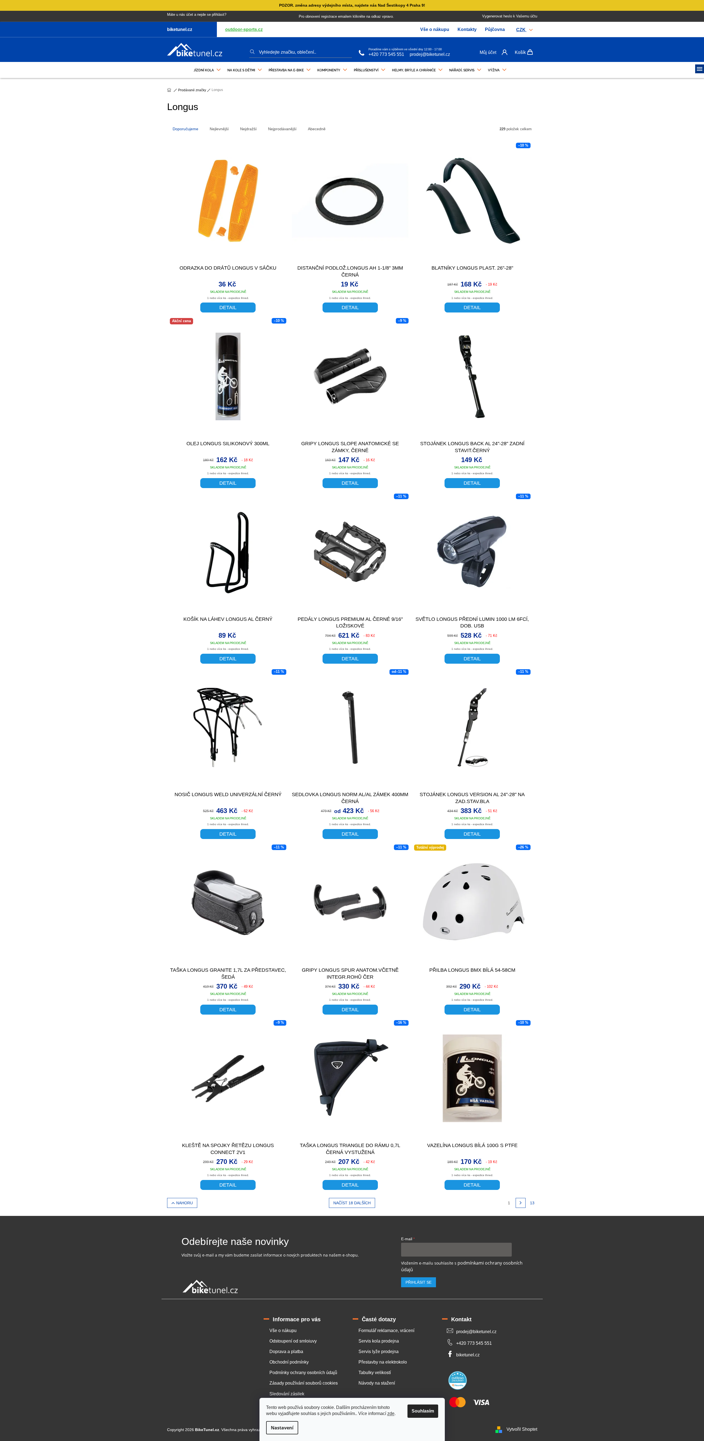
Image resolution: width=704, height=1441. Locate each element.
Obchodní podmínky (289, 1362)
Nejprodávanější (282, 129)
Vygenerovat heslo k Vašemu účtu (509, 16)
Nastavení (282, 1428)
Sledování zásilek (286, 1394)
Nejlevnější (219, 129)
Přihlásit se (419, 1282)
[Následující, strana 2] (521, 1203)
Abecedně (317, 129)
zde (390, 1413)
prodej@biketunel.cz (430, 54)
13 (532, 1203)
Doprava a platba (286, 1351)
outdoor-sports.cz (244, 29)
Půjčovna (495, 29)
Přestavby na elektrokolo (383, 1362)
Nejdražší (248, 129)
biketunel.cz (468, 1355)
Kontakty (467, 29)
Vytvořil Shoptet (521, 1429)
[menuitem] (207, 69)
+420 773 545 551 (386, 54)
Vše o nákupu (434, 29)
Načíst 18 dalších (352, 1203)
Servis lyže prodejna (379, 1351)
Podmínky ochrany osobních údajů (303, 1372)
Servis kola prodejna (379, 1341)
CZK (521, 29)
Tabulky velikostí (375, 1372)
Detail (228, 307)
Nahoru (184, 1203)
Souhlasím (423, 1411)
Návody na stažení (377, 1383)
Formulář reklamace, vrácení (386, 1330)
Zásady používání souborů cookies (303, 1383)
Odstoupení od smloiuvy (293, 1341)
